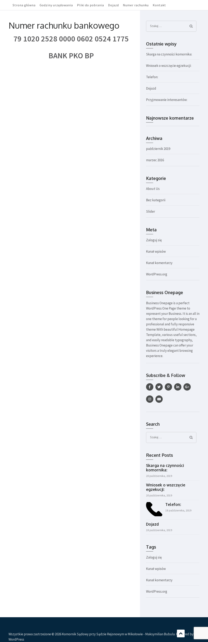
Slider (150, 211)
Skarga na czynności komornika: (169, 54)
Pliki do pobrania (90, 5)
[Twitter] (159, 387)
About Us (153, 188)
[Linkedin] (177, 387)
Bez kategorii (155, 200)
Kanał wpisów (156, 251)
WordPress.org (156, 274)
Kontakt (159, 5)
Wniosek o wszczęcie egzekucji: (168, 65)
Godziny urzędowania (56, 5)
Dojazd (113, 5)
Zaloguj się (154, 240)
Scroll (181, 633)
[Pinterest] (168, 387)
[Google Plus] (187, 387)
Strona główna (24, 5)
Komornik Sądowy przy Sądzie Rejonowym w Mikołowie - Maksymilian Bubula (118, 634)
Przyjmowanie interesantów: (166, 99)
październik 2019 (158, 148)
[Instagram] (149, 399)
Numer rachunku (136, 5)
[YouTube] (159, 399)
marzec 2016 (155, 160)
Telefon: (152, 77)
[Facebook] (149, 387)
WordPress (16, 639)
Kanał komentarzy (159, 263)
